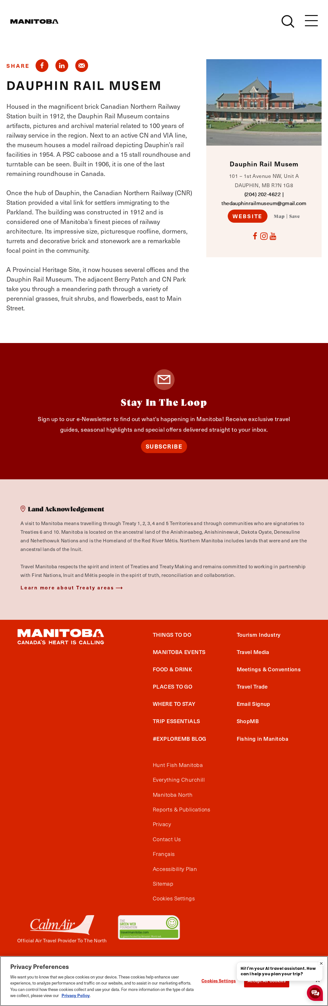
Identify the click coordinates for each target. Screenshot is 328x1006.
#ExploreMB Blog (179, 738)
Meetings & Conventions (269, 669)
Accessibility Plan (175, 869)
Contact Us (167, 839)
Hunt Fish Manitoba (178, 765)
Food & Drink (172, 669)
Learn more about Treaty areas (67, 587)
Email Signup (253, 703)
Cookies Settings (218, 981)
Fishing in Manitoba (263, 738)
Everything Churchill (179, 780)
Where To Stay (174, 703)
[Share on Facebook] (42, 65)
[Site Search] (288, 21)
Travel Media (253, 652)
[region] (164, 981)
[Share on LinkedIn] (61, 65)
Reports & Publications (181, 809)
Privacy (162, 824)
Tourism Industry (259, 634)
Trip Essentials (176, 721)
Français (164, 854)
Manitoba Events (179, 652)
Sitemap (163, 884)
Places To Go (172, 686)
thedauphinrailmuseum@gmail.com (264, 203)
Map (279, 216)
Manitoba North (173, 795)
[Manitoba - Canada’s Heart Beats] (34, 21)
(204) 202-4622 (262, 194)
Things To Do (172, 634)
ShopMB (248, 721)
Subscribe (164, 446)
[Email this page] (81, 65)
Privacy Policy (76, 995)
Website (248, 216)
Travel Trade (252, 686)
